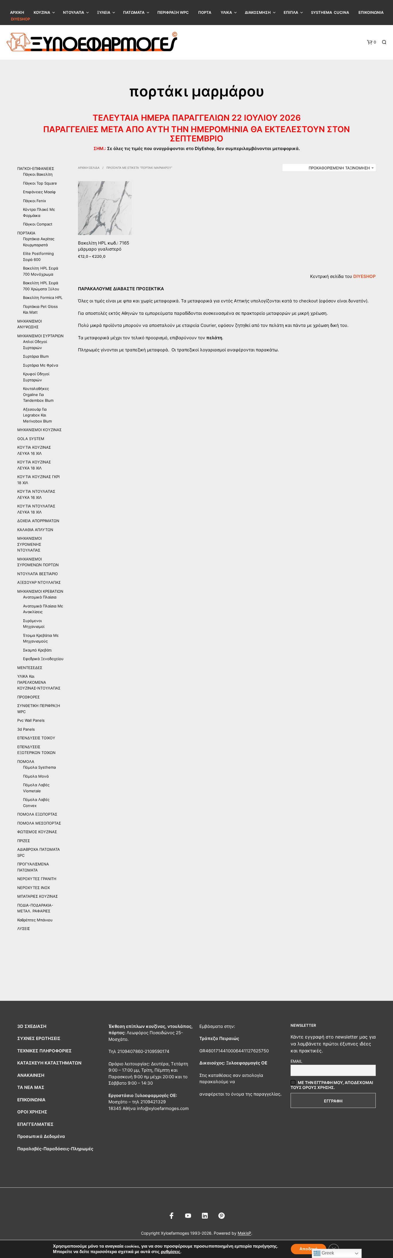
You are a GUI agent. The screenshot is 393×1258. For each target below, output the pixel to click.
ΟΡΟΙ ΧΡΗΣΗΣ (32, 1112)
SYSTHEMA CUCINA (330, 12)
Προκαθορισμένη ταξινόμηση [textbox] (339, 168)
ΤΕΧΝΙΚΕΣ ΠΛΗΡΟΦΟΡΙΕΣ (44, 1051)
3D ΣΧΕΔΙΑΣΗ (31, 1026)
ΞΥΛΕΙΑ (103, 12)
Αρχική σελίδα (89, 167)
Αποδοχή (308, 1249)
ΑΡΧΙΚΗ (17, 12)
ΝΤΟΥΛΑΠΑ (73, 12)
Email (296, 1061)
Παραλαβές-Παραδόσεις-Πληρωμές (55, 1148)
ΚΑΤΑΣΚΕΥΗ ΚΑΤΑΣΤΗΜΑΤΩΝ (49, 1063)
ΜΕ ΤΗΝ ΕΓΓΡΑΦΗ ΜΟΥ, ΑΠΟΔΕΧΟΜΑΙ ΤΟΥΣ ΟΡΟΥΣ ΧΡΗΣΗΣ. (332, 1085)
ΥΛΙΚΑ (226, 12)
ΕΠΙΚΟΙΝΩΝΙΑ (371, 12)
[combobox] (329, 168)
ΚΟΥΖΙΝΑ (42, 12)
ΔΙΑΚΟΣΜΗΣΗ (258, 12)
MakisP (244, 1233)
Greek (327, 1253)
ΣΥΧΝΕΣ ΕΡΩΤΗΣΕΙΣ (38, 1038)
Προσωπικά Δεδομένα (41, 1136)
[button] (371, 42)
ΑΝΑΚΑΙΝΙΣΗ (30, 1075)
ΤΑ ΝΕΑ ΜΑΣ (30, 1087)
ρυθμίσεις (170, 1251)
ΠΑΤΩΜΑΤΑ (133, 12)
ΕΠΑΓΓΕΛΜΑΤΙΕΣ (35, 1124)
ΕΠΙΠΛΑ (291, 12)
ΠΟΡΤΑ (204, 12)
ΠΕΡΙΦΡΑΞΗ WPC (173, 12)
